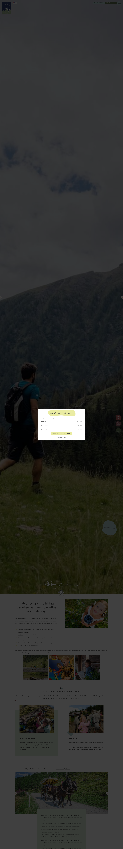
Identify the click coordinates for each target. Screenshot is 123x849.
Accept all (67, 433)
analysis (46, 425)
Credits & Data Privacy (61, 437)
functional (46, 429)
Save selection (57, 433)
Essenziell (43, 421)
